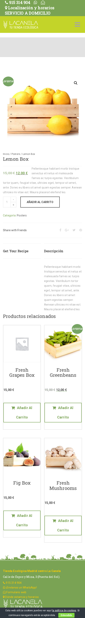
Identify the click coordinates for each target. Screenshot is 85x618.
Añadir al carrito (40, 202)
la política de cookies (64, 610)
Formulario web (16, 592)
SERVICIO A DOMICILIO (27, 13)
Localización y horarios (30, 7)
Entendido (66, 615)
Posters (15, 154)
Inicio (6, 154)
